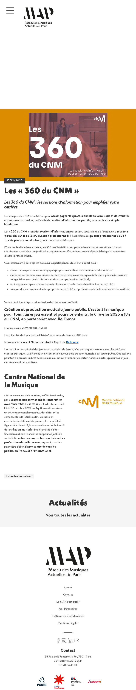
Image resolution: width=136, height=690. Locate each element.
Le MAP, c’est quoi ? (68, 601)
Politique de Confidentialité (68, 616)
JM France (72, 342)
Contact (68, 594)
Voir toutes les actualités (68, 515)
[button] (10, 10)
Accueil (68, 587)
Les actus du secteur (19, 476)
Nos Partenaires (68, 609)
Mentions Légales (68, 623)
